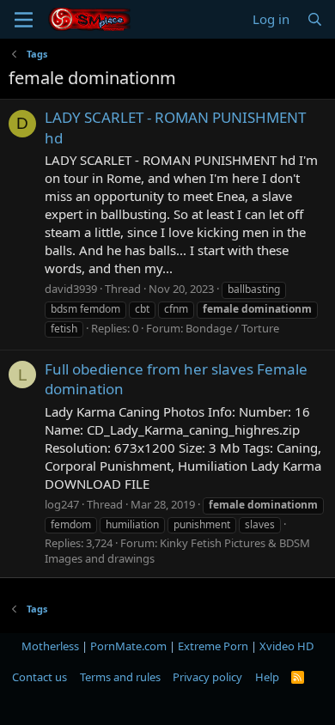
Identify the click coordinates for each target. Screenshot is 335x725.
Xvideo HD (286, 646)
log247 (62, 504)
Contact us (39, 677)
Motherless (50, 646)
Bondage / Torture (232, 328)
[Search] (315, 19)
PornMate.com (128, 646)
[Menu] (23, 20)
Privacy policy (207, 677)
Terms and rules (120, 677)
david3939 (71, 288)
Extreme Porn (213, 646)
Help (267, 677)
